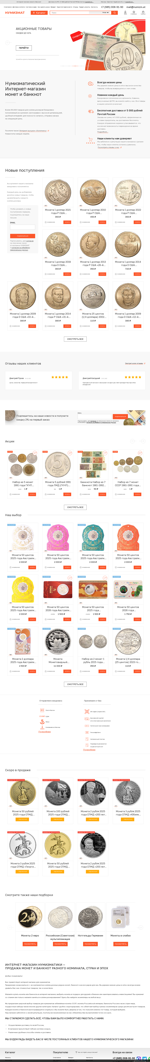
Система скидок (31, 7)
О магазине (8, 7)
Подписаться (22, 236)
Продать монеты (84, 7)
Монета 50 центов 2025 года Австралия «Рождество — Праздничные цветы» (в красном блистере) (128, 557)
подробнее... (89, 2)
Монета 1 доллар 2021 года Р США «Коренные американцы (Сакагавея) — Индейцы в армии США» (58, 211)
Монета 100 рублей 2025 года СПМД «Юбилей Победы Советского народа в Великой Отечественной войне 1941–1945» (58, 813)
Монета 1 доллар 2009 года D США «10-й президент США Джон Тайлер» (23, 315)
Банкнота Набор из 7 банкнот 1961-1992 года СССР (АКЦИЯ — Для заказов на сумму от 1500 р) (93, 484)
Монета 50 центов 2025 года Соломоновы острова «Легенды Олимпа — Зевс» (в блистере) (93, 609)
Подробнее (44, 731)
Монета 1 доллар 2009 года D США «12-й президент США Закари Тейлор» (128, 315)
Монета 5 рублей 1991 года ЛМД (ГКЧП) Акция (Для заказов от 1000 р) (58, 484)
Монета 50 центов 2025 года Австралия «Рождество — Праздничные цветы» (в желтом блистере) (23, 609)
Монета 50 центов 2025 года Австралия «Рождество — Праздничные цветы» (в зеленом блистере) (93, 557)
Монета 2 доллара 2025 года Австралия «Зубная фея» (22, 660)
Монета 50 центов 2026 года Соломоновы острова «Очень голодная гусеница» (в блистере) (128, 609)
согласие (30, 241)
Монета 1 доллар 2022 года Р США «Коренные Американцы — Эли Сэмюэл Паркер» (128, 211)
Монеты (8, 1057)
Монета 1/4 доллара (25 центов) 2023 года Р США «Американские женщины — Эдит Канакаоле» (128, 660)
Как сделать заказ (44, 7)
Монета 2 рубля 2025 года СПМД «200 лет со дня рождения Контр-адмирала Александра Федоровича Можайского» (93, 865)
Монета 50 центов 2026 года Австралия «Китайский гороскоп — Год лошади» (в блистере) (58, 609)
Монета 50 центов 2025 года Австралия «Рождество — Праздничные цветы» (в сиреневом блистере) (58, 557)
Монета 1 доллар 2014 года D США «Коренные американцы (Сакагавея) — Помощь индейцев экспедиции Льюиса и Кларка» (128, 263)
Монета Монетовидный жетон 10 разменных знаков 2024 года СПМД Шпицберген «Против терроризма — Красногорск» (57, 660)
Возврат (53, 7)
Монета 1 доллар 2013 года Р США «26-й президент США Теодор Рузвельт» (93, 263)
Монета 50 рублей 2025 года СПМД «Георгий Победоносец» (58, 865)
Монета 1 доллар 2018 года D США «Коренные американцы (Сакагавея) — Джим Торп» (58, 263)
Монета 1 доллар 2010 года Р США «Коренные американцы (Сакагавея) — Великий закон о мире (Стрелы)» (93, 211)
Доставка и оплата (18, 7)
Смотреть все (75, 339)
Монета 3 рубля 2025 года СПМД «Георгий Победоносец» (23, 865)
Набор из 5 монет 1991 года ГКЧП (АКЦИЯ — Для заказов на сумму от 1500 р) (23, 484)
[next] (140, 927)
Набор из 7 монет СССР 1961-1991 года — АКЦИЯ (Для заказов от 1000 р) (128, 484)
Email (12, 223)
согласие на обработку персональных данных (101, 422)
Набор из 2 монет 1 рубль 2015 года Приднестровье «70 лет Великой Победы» (93, 660)
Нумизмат (15, 13)
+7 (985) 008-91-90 (112, 7)
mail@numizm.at (135, 7)
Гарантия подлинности (64, 7)
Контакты (94, 7)
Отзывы (75, 7)
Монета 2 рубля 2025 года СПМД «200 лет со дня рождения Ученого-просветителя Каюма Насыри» (92, 813)
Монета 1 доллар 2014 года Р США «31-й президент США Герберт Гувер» (58, 315)
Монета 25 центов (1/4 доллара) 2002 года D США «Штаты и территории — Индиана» (93, 315)
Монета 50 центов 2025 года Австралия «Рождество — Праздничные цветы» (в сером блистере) (23, 557)
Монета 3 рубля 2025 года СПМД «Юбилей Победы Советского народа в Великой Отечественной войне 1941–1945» (128, 813)
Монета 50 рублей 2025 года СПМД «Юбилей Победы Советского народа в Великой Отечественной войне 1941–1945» (23, 813)
